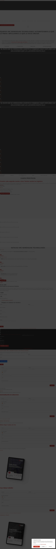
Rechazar (43, 546)
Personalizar (50, 546)
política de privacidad (43, 544)
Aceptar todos (36, 546)
